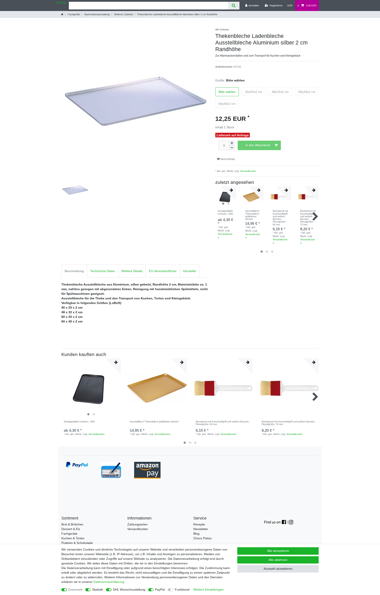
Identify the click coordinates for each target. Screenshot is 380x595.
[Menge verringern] (231, 148)
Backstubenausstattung (97, 14)
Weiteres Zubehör (123, 14)
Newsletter (200, 529)
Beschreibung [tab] (74, 271)
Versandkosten (248, 171)
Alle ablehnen (278, 560)
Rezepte (199, 524)
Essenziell (75, 589)
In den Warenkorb (257, 145)
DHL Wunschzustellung (129, 589)
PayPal (160, 589)
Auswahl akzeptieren (278, 568)
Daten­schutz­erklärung (108, 582)
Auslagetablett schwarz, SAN (225, 212)
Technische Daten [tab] (102, 271)
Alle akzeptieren (278, 551)
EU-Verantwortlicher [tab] (163, 271)
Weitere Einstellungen (208, 589)
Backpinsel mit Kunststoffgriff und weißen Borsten (280, 218)
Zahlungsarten (137, 524)
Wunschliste (227, 159)
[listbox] (91, 388)
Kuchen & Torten (72, 538)
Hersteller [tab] (189, 271)
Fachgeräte (73, 14)
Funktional (182, 589)
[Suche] (233, 5)
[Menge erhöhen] (231, 143)
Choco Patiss (202, 538)
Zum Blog (60, 2)
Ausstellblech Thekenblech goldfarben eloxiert (252, 215)
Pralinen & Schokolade (77, 543)
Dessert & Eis (70, 529)
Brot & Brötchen (72, 524)
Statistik (97, 589)
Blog (196, 533)
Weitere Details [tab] (131, 271)
